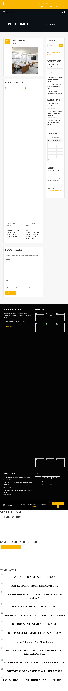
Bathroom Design (46, 477)
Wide (6, 547)
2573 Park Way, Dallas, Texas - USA (47, 3)
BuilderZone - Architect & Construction (35, 662)
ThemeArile (34, 506)
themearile (17, 44)
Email (7, 280)
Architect (38, 477)
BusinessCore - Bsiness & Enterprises (34, 671)
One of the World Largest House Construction (17, 477)
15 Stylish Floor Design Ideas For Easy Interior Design (54, 86)
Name (7, 273)
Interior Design (57, 481)
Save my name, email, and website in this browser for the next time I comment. (24, 287)
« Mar (48, 162)
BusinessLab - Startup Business (34, 624)
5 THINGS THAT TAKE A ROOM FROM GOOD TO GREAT (54, 79)
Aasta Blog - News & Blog (35, 641)
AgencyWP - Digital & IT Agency (34, 606)
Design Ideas (56, 477)
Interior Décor (12, 223)
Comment (7, 259)
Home (46, 24)
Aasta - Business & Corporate (34, 577)
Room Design (49, 484)
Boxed (16, 547)
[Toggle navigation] (62, 12)
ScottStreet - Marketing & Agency (34, 632)
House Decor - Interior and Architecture (34, 680)
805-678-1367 (41, 6)
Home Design (49, 481)
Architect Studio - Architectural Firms (34, 615)
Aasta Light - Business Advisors (34, 585)
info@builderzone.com (55, 6)
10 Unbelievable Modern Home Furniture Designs (14, 234)
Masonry (10, 225)
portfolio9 (52, 24)
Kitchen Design (39, 484)
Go (61, 45)
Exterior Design (33, 223)
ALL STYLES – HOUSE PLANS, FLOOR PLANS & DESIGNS (54, 72)
